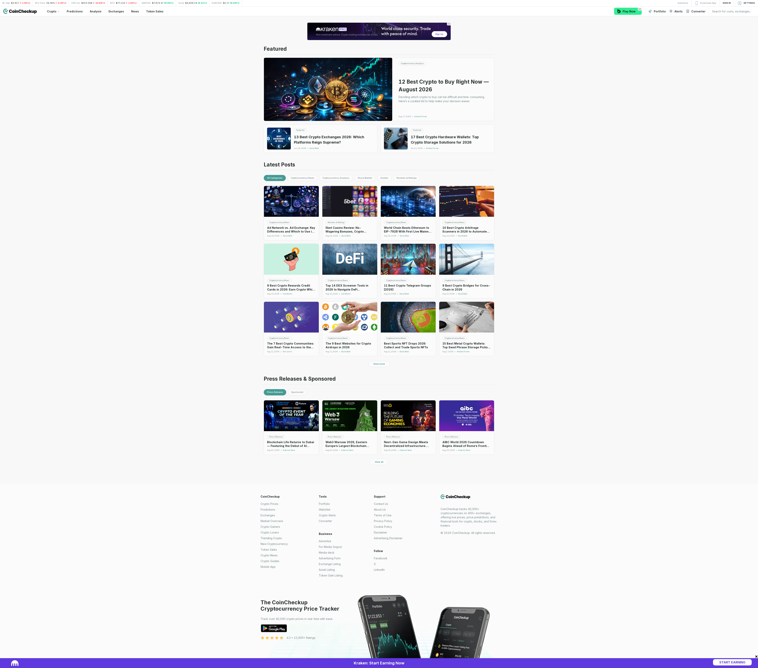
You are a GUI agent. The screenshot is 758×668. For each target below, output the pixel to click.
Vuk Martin (287, 294)
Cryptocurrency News (302, 178)
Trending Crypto (271, 538)
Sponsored (297, 392)
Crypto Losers (270, 532)
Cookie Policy (383, 526)
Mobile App (268, 566)
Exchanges (268, 515)
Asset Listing (327, 569)
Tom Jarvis (287, 352)
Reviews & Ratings (407, 178)
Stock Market (365, 178)
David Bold (314, 148)
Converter (325, 521)
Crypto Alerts (327, 515)
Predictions (268, 509)
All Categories (274, 178)
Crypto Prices (269, 503)
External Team (289, 450)
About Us (380, 509)
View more (379, 363)
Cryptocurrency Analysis (336, 178)
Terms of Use (382, 515)
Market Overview (272, 521)
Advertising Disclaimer (388, 538)
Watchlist (324, 509)
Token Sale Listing (331, 575)
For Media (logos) (330, 546)
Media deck (326, 552)
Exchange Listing (330, 564)
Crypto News (269, 555)
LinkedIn (379, 569)
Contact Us (381, 503)
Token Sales (269, 549)
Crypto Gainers (270, 526)
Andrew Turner (420, 117)
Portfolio (324, 503)
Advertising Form (330, 558)
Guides (384, 178)
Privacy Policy (383, 521)
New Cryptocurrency (274, 544)
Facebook (380, 558)
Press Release (275, 392)
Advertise (325, 541)
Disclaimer (380, 532)
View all (379, 462)
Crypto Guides (270, 561)
